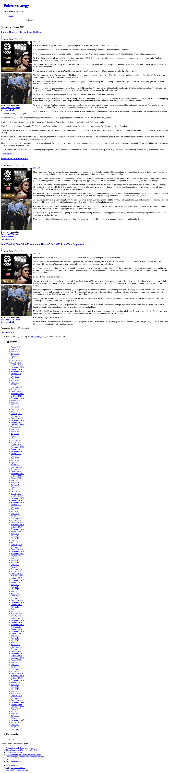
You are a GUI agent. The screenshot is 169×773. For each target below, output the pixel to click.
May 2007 (15, 722)
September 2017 (17, 580)
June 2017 (15, 587)
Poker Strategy (16, 5)
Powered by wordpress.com (17, 770)
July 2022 (15, 456)
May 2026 (15, 354)
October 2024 (16, 396)
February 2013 (16, 647)
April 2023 (15, 436)
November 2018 (17, 551)
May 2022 (15, 460)
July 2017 (15, 585)
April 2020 (15, 514)
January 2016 (16, 616)
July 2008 (15, 713)
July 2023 (15, 429)
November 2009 (17, 702)
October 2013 (16, 629)
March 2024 (15, 411)
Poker (23, 39)
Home (11, 16)
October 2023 (16, 422)
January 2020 (16, 520)
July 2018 (15, 558)
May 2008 (15, 716)
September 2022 (17, 451)
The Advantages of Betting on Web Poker (22, 750)
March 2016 (15, 611)
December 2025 (17, 365)
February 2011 (16, 669)
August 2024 (16, 400)
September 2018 (17, 554)
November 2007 (17, 720)
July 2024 (15, 402)
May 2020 (15, 511)
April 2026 (15, 356)
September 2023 (17, 425)
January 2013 (16, 649)
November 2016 (17, 602)
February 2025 (16, 387)
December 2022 (17, 445)
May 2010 (15, 689)
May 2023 (15, 434)
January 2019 (16, 547)
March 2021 (15, 489)
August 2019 (16, 531)
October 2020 (16, 500)
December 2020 (17, 496)
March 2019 (15, 542)
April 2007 (15, 725)
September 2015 (17, 625)
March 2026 (15, 358)
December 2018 (17, 549)
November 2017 (17, 576)
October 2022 (16, 449)
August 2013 (16, 633)
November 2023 (17, 420)
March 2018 (15, 567)
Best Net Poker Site (13, 761)
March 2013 (15, 645)
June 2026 (15, 351)
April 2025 (15, 383)
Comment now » (7, 154)
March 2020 (15, 516)
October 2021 (16, 476)
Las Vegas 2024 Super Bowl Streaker (10, 109)
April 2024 (15, 409)
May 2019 (15, 538)
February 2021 (16, 491)
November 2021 (17, 474)
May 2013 (15, 640)
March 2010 (15, 693)
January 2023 (16, 442)
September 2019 (17, 529)
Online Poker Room (14, 752)
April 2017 (15, 591)
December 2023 (17, 418)
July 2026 (15, 349)
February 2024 (16, 414)
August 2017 (16, 582)
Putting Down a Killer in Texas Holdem (21, 32)
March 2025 (15, 385)
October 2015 (16, 622)
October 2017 (16, 578)
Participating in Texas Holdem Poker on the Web (25, 757)
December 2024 (17, 391)
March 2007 (15, 727)
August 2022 (16, 454)
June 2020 (15, 509)
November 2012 (17, 653)
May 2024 (15, 407)
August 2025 (16, 374)
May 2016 (15, 607)
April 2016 (15, 609)
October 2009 (16, 705)
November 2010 (17, 676)
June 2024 (15, 405)
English (37, 41)
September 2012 (17, 658)
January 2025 (16, 389)
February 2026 (16, 360)
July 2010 (15, 685)
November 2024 (17, 394)
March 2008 (15, 718)
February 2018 (16, 569)
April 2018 (15, 565)
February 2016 (16, 613)
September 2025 (17, 371)
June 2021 (15, 482)
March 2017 (15, 593)
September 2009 (17, 707)
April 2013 (15, 642)
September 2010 (17, 680)
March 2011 (15, 667)
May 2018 (15, 562)
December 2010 (17, 673)
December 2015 (17, 618)
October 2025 (16, 369)
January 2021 (16, 494)
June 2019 (15, 536)
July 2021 (15, 480)
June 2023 (15, 431)
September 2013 (17, 631)
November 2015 (17, 620)
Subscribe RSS (12, 765)
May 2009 (15, 711)
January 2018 (16, 571)
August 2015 (16, 627)
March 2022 (15, 465)
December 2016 (17, 600)
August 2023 (16, 427)
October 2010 (16, 678)
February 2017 (16, 596)
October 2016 (16, 605)
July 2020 (15, 507)
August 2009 (16, 709)
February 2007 (16, 729)
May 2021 (15, 485)
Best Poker (10, 759)
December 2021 (17, 471)
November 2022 (17, 447)
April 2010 (15, 691)
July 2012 (15, 662)
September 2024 (17, 398)
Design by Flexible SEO (15, 768)
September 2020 (17, 502)
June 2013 (15, 638)
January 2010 (16, 698)
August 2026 (16, 347)
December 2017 (17, 574)
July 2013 (15, 636)
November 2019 (17, 525)
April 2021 (15, 487)
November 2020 (17, 498)
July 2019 (15, 534)
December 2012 (17, 651)
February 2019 (16, 545)
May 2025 (15, 380)
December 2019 (17, 522)
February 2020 (16, 518)
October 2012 (16, 656)
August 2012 (16, 660)
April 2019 (15, 540)
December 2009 (17, 700)
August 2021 (16, 478)
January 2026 (16, 363)
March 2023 (15, 438)
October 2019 (16, 527)
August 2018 (16, 556)
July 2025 (15, 376)
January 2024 (16, 416)
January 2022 (16, 469)
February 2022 (16, 467)
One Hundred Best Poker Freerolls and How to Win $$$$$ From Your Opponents (42, 244)
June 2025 (15, 378)
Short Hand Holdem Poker (14, 158)
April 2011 (15, 665)
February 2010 (16, 696)
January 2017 (16, 598)
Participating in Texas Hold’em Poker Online (23, 755)
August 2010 (16, 682)
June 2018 (15, 560)
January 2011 (16, 671)
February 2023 (16, 440)
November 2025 (17, 367)
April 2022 (15, 462)
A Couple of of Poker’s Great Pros (19, 748)
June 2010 (15, 687)
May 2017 (15, 589)
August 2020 (16, 505)
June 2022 (15, 458)
